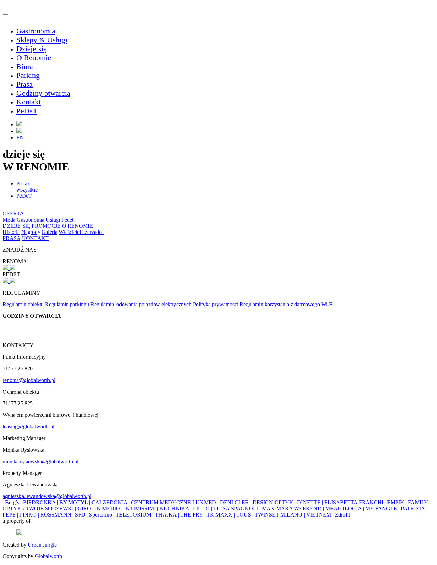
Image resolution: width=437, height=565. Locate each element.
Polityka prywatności (215, 304)
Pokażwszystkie (27, 187)
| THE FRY (190, 515)
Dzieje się (31, 48)
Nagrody (30, 232)
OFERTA (13, 213)
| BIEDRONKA (38, 502)
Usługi (53, 220)
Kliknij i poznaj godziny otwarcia (39, 327)
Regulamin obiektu (24, 304)
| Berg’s (11, 502)
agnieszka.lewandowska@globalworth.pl (47, 496)
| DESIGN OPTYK (271, 502)
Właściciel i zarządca (81, 232)
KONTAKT (35, 238)
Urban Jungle (42, 545)
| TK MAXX (218, 515)
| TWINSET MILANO (277, 515)
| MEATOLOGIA (342, 508)
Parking (28, 75)
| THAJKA (165, 515)
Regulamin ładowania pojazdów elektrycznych (141, 304)
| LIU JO (200, 508)
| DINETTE (308, 502)
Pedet (67, 220)
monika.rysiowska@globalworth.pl (41, 461)
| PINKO (27, 515)
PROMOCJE (46, 226)
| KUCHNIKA (173, 508)
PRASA (11, 238)
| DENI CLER (233, 502)
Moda (9, 220)
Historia (11, 232)
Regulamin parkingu (67, 304)
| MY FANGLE (380, 508)
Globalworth (48, 556)
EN (20, 137)
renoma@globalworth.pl (29, 380)
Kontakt (28, 102)
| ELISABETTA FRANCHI (352, 502)
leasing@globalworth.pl (28, 426)
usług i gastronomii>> (26, 334)
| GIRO (83, 508)
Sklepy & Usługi (41, 40)
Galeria (49, 232)
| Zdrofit (341, 515)
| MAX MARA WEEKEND (290, 508)
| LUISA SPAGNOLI (234, 508)
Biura (24, 66)
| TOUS (242, 515)
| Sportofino (99, 515)
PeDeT (26, 111)
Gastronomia (35, 31)
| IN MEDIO (106, 508)
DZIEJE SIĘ (16, 226)
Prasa (24, 84)
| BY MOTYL (72, 502)
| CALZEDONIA (108, 502)
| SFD (79, 515)
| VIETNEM (317, 515)
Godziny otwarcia (43, 93)
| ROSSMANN (54, 515)
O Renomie (33, 57)
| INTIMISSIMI (139, 508)
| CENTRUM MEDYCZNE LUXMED (172, 502)
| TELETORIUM (132, 515)
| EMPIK (394, 502)
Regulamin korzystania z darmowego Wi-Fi (287, 304)
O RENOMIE (77, 226)
